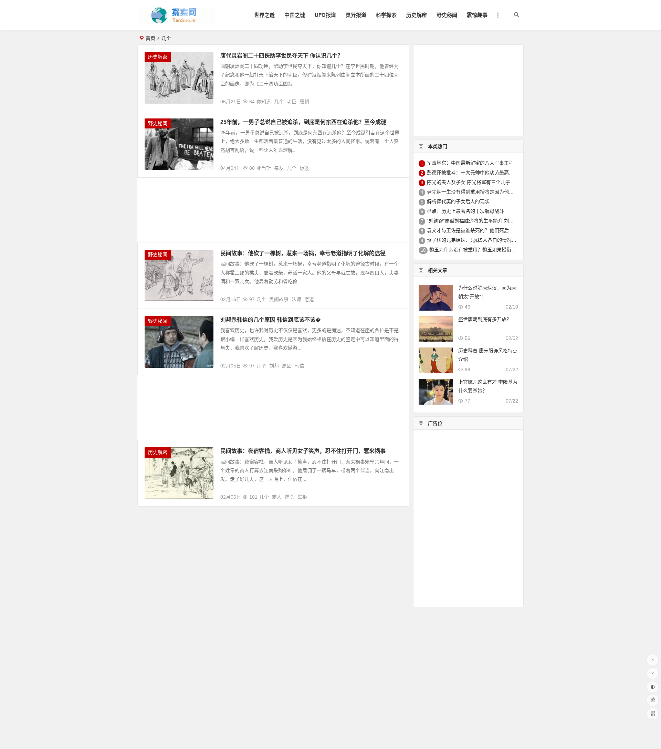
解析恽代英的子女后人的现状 (458, 201)
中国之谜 (294, 15)
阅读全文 (395, 99)
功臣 (291, 101)
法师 (296, 299)
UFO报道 (325, 15)
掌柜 (302, 497)
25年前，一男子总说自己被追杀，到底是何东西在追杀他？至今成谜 (303, 122)
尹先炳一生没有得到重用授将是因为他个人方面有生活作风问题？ (497, 192)
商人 (277, 497)
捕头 (289, 497)
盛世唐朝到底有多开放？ (484, 319)
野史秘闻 (447, 15)
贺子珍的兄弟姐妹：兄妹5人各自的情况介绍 (474, 240)
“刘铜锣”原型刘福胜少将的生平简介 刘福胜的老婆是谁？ (487, 220)
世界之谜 (264, 15)
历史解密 (416, 15)
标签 (304, 168)
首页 (150, 38)
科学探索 (386, 15)
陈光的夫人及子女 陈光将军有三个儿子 (468, 182)
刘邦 (274, 365)
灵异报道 (356, 15)
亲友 (279, 168)
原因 (287, 365)
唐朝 (304, 101)
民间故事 (278, 299)
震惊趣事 (477, 15)
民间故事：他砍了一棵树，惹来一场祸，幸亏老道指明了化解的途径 (303, 253)
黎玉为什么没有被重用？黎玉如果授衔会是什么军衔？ (487, 249)
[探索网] (177, 20)
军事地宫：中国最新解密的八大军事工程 (470, 163)
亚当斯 (263, 168)
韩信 (299, 365)
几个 (279, 101)
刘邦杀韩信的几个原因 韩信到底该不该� (270, 320)
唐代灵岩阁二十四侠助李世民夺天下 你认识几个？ (281, 56)
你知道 (263, 101)
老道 (309, 299)
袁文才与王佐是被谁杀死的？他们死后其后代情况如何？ (487, 230)
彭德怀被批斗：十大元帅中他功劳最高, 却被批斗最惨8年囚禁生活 (497, 172)
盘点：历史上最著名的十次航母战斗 (465, 211)
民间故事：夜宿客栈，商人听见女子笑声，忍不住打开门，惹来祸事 (303, 451)
